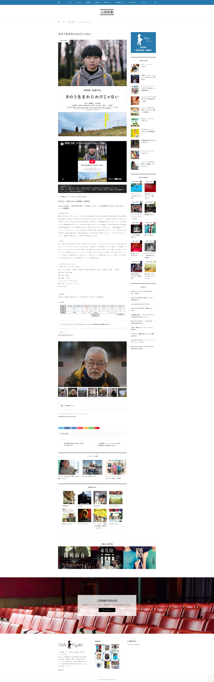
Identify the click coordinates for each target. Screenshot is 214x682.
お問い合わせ (132, 2)
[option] (92, 364)
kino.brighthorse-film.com (65, 335)
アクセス (143, 2)
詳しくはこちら (107, 610)
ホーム (70, 2)
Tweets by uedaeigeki (133, 644)
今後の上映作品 (107, 544)
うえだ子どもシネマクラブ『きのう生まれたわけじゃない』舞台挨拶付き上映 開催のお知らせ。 (86, 324)
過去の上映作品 (64, 433)
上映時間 (88, 2)
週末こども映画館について (68, 405)
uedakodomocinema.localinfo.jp (67, 416)
